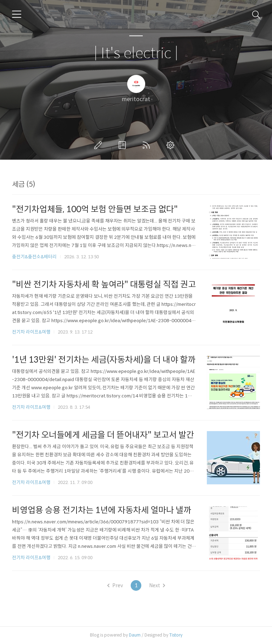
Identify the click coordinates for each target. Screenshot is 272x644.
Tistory (175, 635)
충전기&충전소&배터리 (34, 257)
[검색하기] (256, 14)
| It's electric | (136, 53)
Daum (135, 635)
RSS (147, 145)
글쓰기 (99, 145)
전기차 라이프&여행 (31, 332)
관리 (171, 145)
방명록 (123, 145)
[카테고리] (16, 14)
